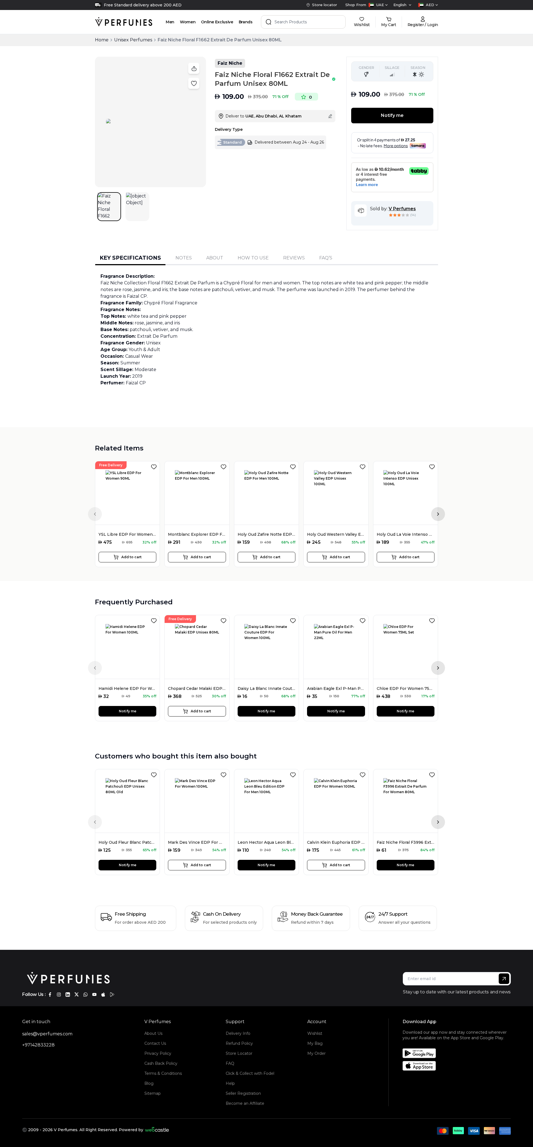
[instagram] (59, 994)
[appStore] (103, 994)
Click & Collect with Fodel (250, 1073)
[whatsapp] (85, 994)
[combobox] (378, 5)
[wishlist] (154, 465)
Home (102, 39)
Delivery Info (238, 1033)
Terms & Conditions (163, 1073)
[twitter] (76, 994)
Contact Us (155, 1043)
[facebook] (50, 994)
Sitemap (152, 1093)
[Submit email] (504, 978)
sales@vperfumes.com (47, 1033)
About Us (153, 1033)
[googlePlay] (112, 994)
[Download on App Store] (459, 1066)
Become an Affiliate (245, 1103)
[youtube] (94, 994)
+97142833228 (38, 1045)
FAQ (230, 1063)
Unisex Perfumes (133, 39)
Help (230, 1083)
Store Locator (239, 1053)
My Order (316, 1053)
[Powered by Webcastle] (157, 1130)
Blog (149, 1083)
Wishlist (314, 1033)
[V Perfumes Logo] (123, 22)
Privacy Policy (157, 1053)
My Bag (315, 1043)
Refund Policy (239, 1043)
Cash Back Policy (160, 1063)
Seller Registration (243, 1093)
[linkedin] (68, 994)
